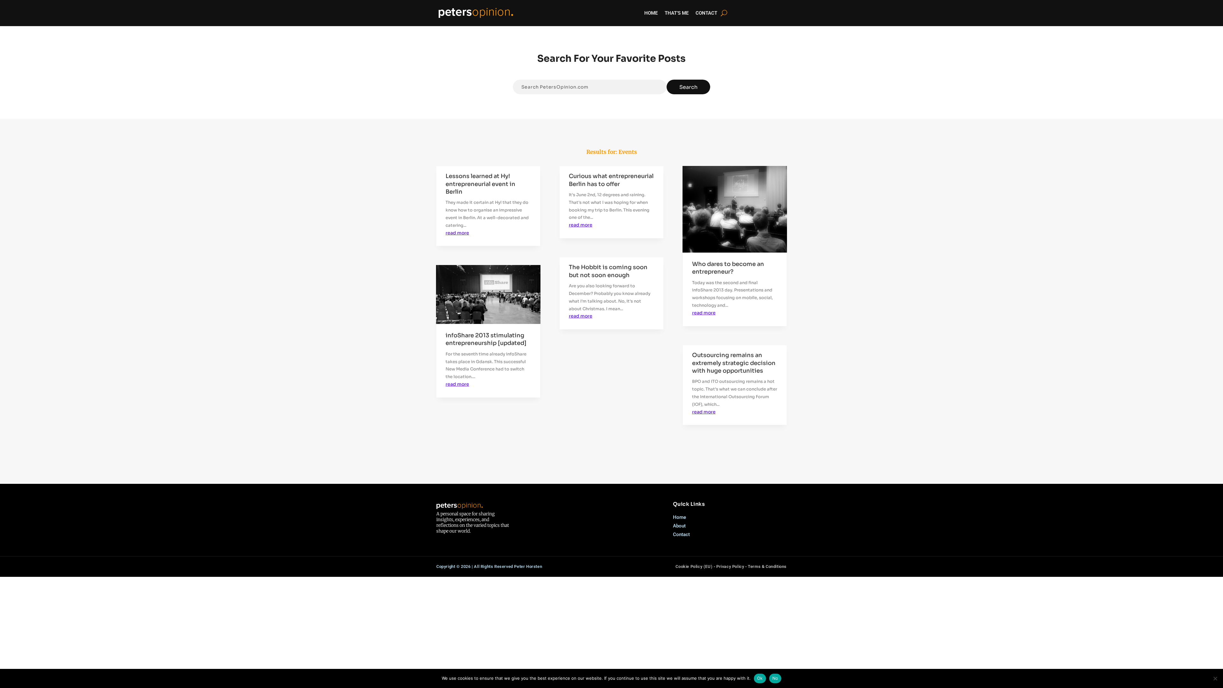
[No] (1215, 678)
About (679, 526)
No (775, 678)
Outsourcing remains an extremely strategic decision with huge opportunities (734, 363)
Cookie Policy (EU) (694, 566)
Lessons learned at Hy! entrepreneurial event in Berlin (480, 184)
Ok (760, 678)
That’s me (677, 13)
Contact (706, 13)
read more (457, 233)
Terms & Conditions (767, 566)
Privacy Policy (730, 566)
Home (651, 13)
